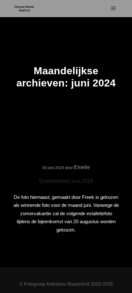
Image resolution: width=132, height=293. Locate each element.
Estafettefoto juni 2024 (66, 181)
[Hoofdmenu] (113, 8)
